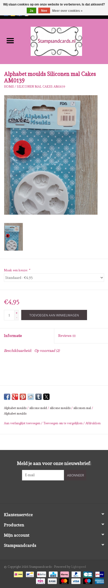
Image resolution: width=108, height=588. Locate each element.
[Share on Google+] (15, 397)
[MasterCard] (63, 580)
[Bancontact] (29, 573)
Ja (31, 11)
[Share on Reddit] (31, 397)
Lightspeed (78, 567)
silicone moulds (60, 408)
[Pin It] (23, 397)
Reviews (66, 335)
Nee (44, 11)
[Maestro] (87, 580)
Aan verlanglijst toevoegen (22, 423)
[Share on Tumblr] (38, 397)
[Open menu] (10, 40)
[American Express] (98, 580)
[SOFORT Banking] (64, 573)
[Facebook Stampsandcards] (49, 491)
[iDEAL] (18, 573)
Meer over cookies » (67, 11)
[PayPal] (76, 573)
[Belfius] (41, 573)
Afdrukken (93, 423)
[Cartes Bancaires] (87, 573)
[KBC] (52, 573)
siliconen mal (82, 408)
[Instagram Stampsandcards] (59, 491)
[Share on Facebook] (7, 397)
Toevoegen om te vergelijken (63, 423)
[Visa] (75, 580)
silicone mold (38, 408)
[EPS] (40, 580)
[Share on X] (46, 397)
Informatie (13, 335)
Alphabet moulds (15, 408)
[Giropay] (98, 573)
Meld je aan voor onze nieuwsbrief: (54, 463)
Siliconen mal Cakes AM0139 (41, 86)
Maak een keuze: (17, 270)
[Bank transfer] (52, 580)
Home (9, 86)
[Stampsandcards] (64, 40)
